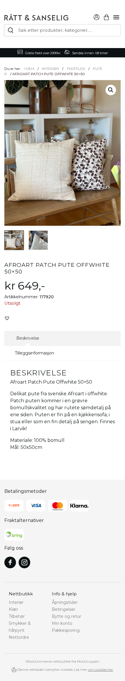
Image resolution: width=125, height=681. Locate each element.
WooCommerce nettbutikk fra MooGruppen (62, 661)
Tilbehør (17, 616)
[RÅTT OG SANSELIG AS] (36, 16)
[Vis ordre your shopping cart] (106, 16)
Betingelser (63, 609)
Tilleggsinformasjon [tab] (34, 353)
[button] (111, 90)
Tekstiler (76, 68)
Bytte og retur (66, 616)
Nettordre (19, 637)
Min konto (62, 623)
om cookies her (100, 669)
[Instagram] (24, 562)
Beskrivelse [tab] (27, 338)
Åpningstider (65, 602)
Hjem (29, 68)
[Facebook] (10, 562)
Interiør (50, 68)
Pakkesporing (66, 630)
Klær (13, 609)
